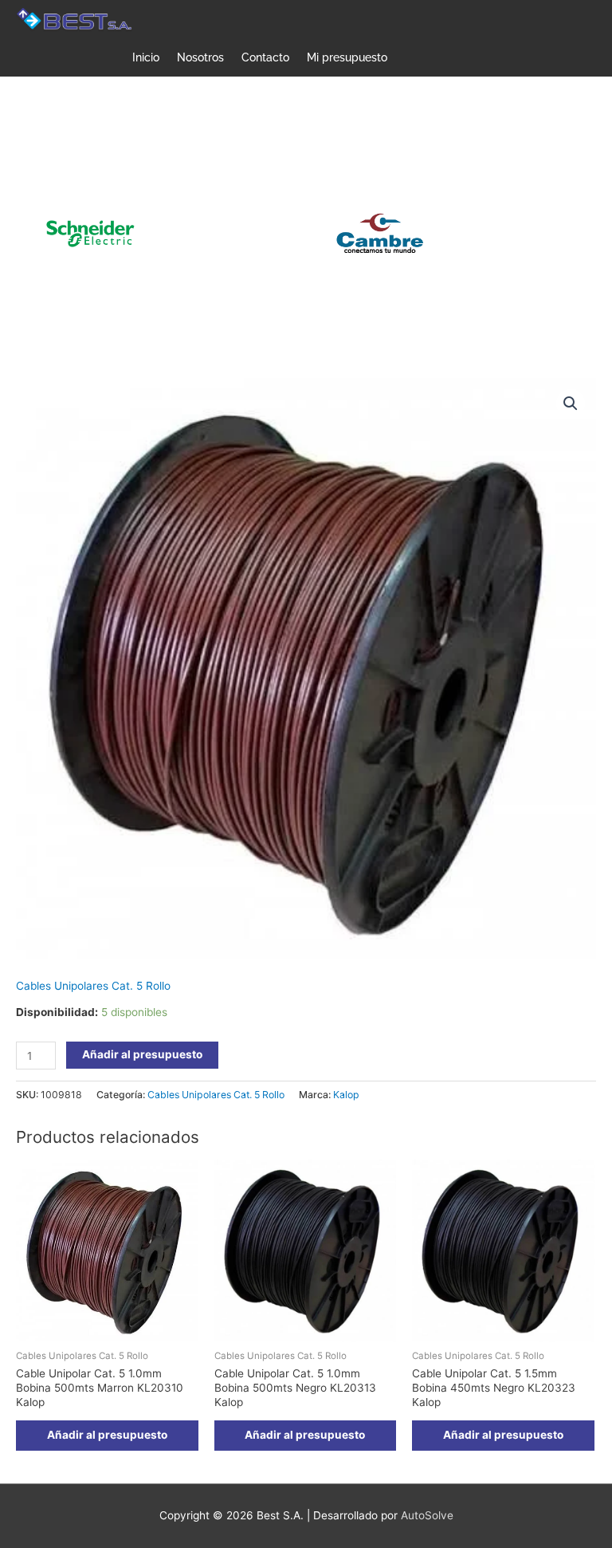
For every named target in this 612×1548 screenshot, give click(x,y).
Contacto (265, 57)
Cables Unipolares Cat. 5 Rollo (93, 985)
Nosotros (200, 57)
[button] (570, 403)
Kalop (346, 1095)
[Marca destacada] (242, 233)
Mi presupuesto (347, 57)
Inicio (145, 57)
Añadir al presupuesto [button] (107, 1434)
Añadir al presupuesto (142, 1054)
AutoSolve (427, 1515)
